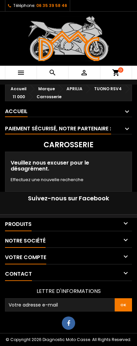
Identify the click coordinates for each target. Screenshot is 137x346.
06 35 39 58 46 (51, 5)
